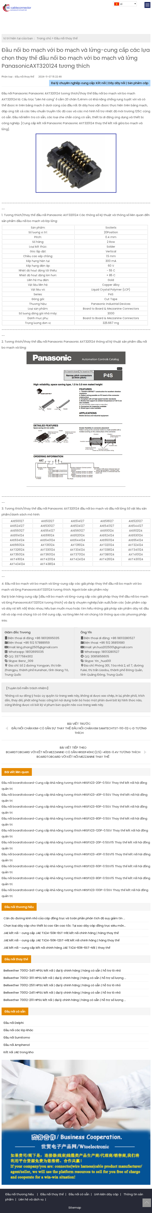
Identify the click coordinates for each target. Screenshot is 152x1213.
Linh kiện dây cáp (106, 1194)
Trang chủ (44, 38)
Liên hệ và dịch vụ (31, 1199)
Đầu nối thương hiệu (20, 1194)
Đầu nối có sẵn (79, 1194)
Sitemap (74, 1207)
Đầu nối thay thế (66, 38)
